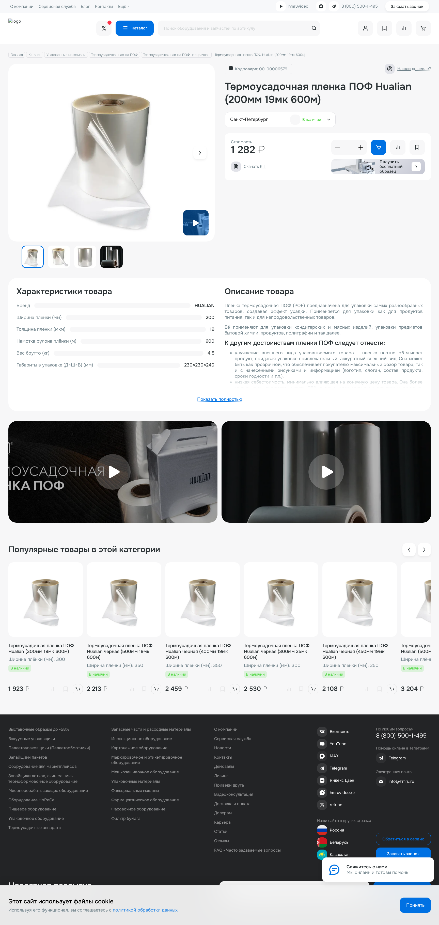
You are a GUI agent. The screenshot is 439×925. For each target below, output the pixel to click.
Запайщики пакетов (27, 757)
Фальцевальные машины (135, 790)
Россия (337, 830)
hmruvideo (298, 6)
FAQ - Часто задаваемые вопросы (247, 850)
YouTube (338, 743)
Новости (222, 748)
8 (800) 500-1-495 (359, 6)
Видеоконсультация (233, 794)
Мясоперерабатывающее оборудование (48, 790)
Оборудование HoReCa (31, 800)
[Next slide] (200, 152)
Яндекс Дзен (342, 780)
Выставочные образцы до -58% (38, 729)
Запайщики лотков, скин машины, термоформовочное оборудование (42, 778)
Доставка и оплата (232, 803)
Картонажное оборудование (139, 748)
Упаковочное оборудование (36, 818)
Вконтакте (339, 731)
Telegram (338, 768)
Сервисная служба (57, 6)
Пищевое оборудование (32, 809)
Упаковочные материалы (66, 55)
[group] (111, 153)
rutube (336, 804)
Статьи (220, 831)
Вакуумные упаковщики (31, 738)
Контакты (104, 6)
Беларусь (339, 842)
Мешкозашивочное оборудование (145, 772)
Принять (415, 905)
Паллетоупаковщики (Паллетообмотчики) (49, 748)
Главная (17, 55)
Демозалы (224, 766)
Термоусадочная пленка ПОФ (114, 55)
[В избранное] (65, 689)
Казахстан (340, 854)
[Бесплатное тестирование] (416, 166)
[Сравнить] (53, 689)
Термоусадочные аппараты (34, 827)
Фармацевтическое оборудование (145, 800)
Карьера (222, 822)
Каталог (34, 55)
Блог (85, 6)
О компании (22, 6)
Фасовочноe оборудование (138, 809)
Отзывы (221, 840)
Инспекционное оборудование (141, 738)
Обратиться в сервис (403, 839)
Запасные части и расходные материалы (151, 729)
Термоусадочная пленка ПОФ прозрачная (176, 55)
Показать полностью (219, 399)
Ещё (122, 6)
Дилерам (223, 813)
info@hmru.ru (401, 781)
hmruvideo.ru (342, 792)
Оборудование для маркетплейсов (42, 766)
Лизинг (221, 775)
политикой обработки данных (145, 910)
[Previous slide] (409, 549)
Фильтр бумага (125, 818)
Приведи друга (229, 785)
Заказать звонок (407, 6)
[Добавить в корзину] (78, 689)
